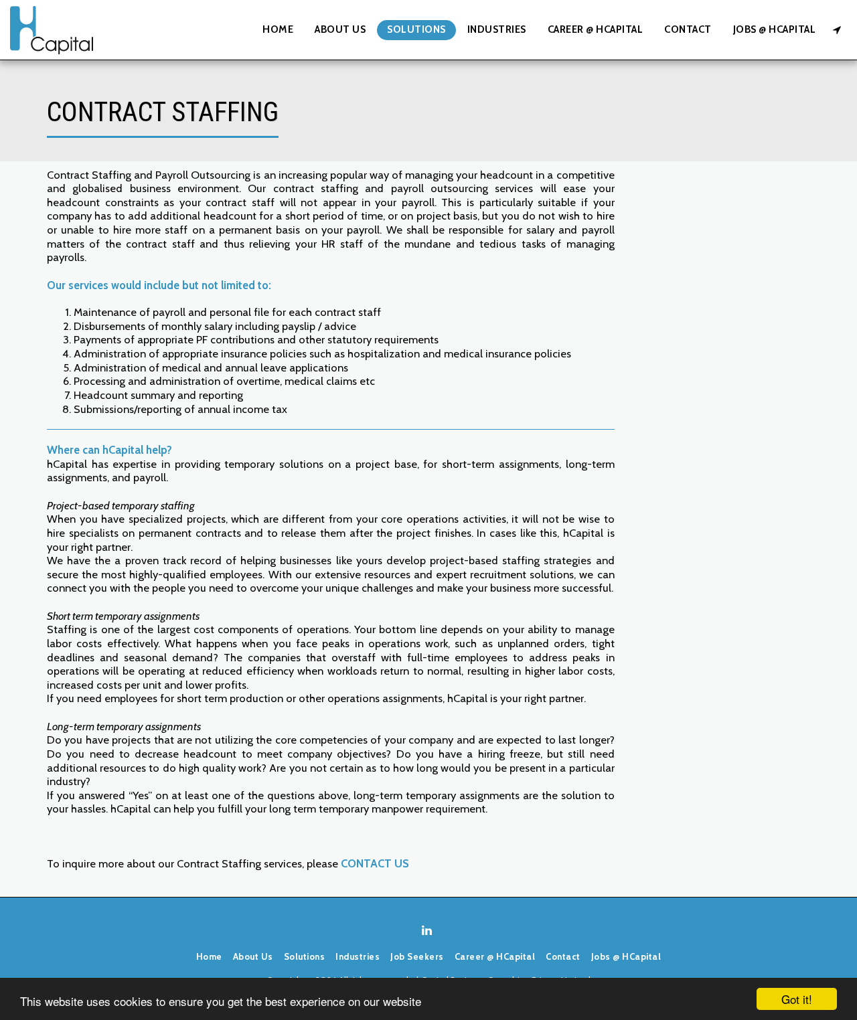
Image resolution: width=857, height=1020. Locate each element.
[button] (836, 30)
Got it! (796, 999)
